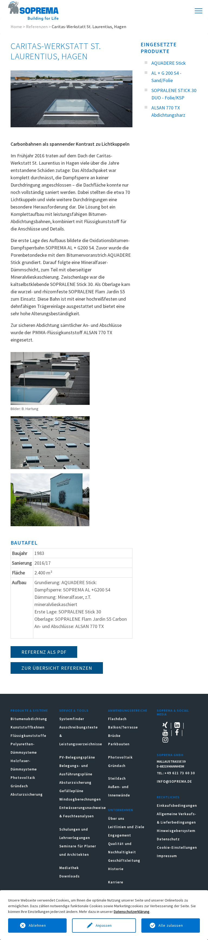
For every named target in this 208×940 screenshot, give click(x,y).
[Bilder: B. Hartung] (50, 378)
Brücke (114, 735)
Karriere (115, 882)
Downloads (69, 876)
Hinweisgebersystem (176, 830)
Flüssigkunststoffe (28, 735)
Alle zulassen (170, 925)
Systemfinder (71, 719)
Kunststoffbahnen (27, 727)
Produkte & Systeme (29, 710)
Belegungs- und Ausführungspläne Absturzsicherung (75, 774)
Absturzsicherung (27, 794)
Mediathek (69, 868)
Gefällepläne (71, 791)
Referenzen (37, 26)
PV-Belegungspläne (77, 757)
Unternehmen (120, 810)
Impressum (167, 856)
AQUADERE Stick (168, 63)
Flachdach (117, 719)
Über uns (116, 818)
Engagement (119, 835)
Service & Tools (74, 710)
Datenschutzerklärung (132, 911)
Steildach (117, 778)
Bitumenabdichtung (29, 719)
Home (16, 26)
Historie (115, 869)
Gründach (19, 786)
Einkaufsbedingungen (177, 805)
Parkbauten (118, 744)
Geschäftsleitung (124, 860)
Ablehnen (37, 925)
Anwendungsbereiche (127, 710)
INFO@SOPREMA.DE (174, 781)
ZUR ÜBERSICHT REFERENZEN (56, 668)
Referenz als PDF (43, 652)
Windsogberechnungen (80, 799)
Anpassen (104, 925)
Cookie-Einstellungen (177, 847)
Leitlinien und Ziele (126, 827)
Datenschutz (168, 839)
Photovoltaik (23, 777)
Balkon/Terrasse (123, 727)
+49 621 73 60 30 (179, 773)
